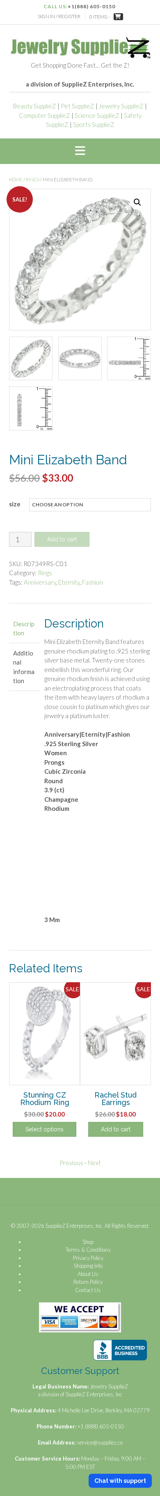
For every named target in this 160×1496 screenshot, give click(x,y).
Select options (44, 1129)
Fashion (92, 582)
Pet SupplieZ (77, 106)
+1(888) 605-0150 (91, 6)
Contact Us (88, 1290)
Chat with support (120, 1480)
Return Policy (88, 1281)
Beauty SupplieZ (34, 106)
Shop (88, 1241)
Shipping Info (88, 1265)
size (15, 504)
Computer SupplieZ (44, 115)
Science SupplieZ (97, 115)
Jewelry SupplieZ (121, 106)
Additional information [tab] (23, 667)
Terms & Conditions (88, 1249)
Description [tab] (23, 628)
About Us (88, 1274)
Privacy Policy (88, 1258)
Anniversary (40, 582)
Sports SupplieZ (93, 124)
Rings (32, 179)
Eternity (69, 582)
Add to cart (62, 539)
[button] (80, 151)
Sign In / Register (59, 16)
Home (16, 179)
